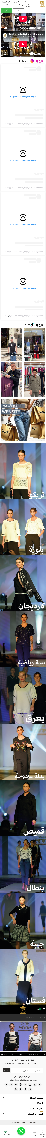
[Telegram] (16, 1085)
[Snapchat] (21, 1089)
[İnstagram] (35, 1085)
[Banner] (34, 344)
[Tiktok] (11, 1085)
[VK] (6, 1085)
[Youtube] (16, 1089)
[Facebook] (40, 1085)
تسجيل (6, 1070)
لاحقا (18, 10)
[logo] (23, 1009)
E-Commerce (31, 1123)
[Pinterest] (25, 1089)
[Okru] (30, 1089)
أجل (6, 10)
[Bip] (21, 1085)
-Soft (23, 1123)
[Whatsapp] (30, 1085)
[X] (25, 1085)
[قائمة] (44, 1009)
